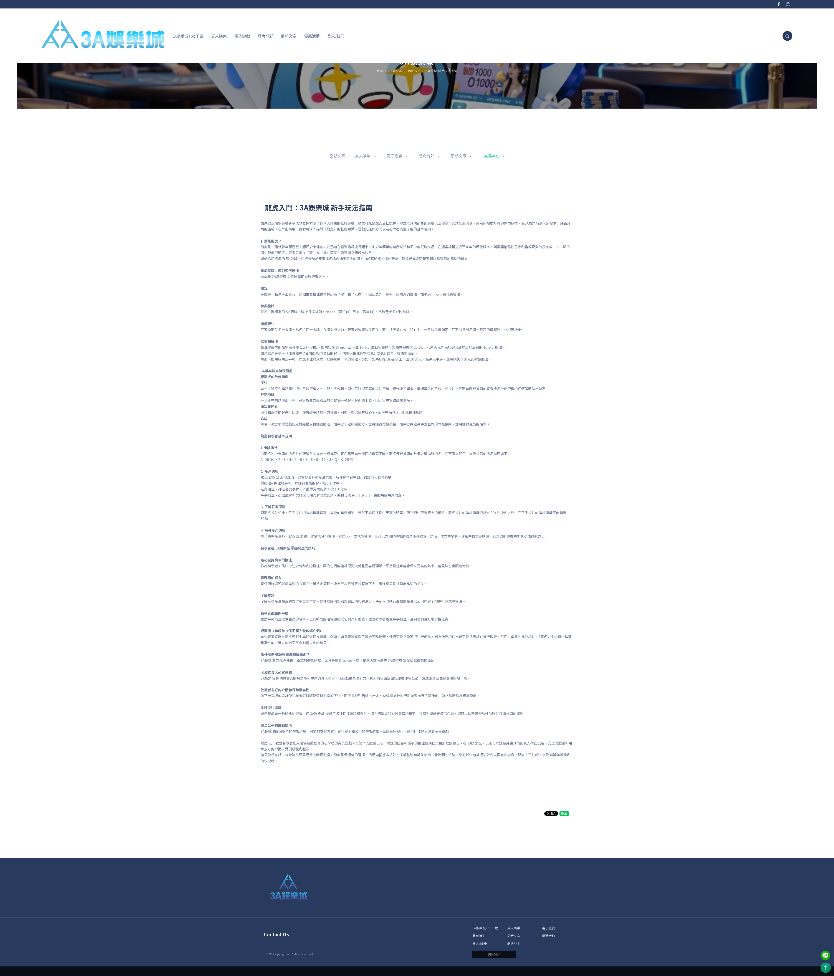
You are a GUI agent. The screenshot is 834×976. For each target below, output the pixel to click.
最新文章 (288, 36)
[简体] (788, 4)
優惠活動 (312, 36)
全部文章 (337, 156)
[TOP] (826, 968)
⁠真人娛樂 (363, 156)
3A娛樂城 (395, 71)
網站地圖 (513, 943)
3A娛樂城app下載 (188, 36)
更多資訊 (494, 954)
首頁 (380, 71)
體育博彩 (265, 36)
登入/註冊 (335, 36)
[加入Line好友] (825, 955)
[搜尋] (787, 36)
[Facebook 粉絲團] (778, 4)
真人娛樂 (219, 36)
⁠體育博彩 (426, 156)
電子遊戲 (242, 36)
